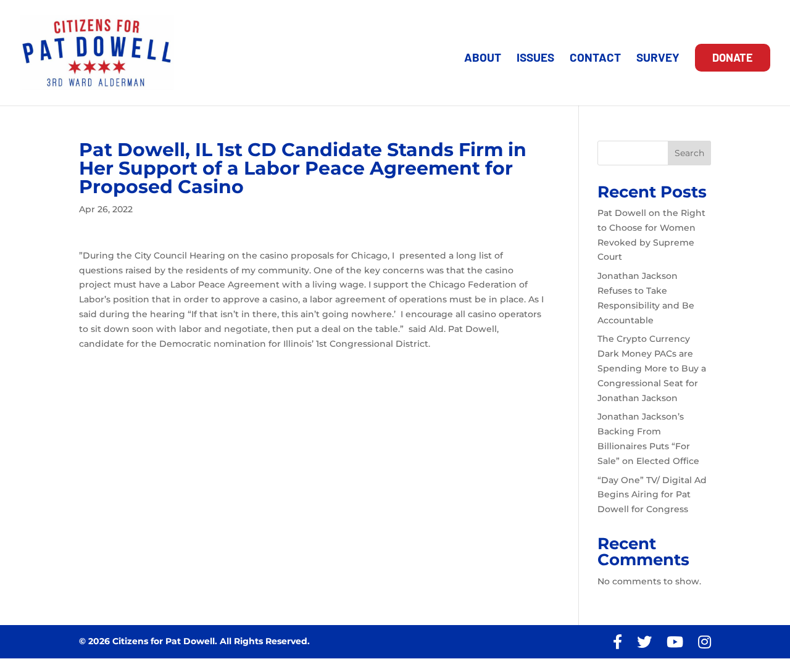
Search (689, 153)
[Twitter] (644, 642)
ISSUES (535, 58)
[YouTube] (675, 642)
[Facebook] (617, 642)
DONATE (732, 57)
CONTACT (595, 58)
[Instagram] (704, 642)
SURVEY (658, 58)
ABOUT (482, 58)
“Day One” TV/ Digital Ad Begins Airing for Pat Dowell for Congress (652, 495)
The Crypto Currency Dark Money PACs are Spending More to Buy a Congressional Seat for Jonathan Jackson (651, 368)
